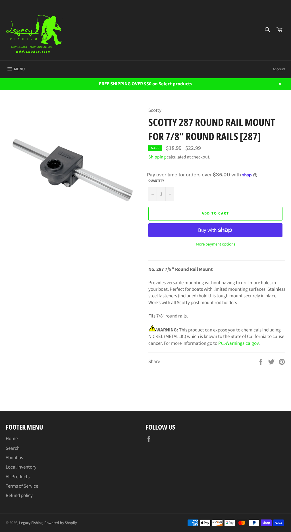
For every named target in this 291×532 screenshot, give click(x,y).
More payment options (215, 244)
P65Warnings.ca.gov (238, 343)
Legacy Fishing (31, 522)
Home (12, 438)
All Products (18, 476)
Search (13, 448)
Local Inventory (21, 467)
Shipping (157, 157)
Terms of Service (22, 486)
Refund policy (19, 495)
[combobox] (267, 30)
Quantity (156, 181)
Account (279, 69)
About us (14, 457)
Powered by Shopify (60, 522)
